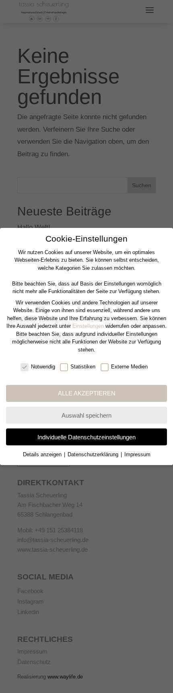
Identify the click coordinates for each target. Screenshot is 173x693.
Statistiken (82, 367)
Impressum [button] (137, 454)
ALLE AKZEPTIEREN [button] (86, 393)
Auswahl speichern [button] (86, 415)
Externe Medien (129, 367)
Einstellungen (88, 326)
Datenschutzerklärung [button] (94, 454)
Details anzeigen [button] (43, 454)
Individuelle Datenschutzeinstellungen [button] (86, 437)
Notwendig (43, 367)
